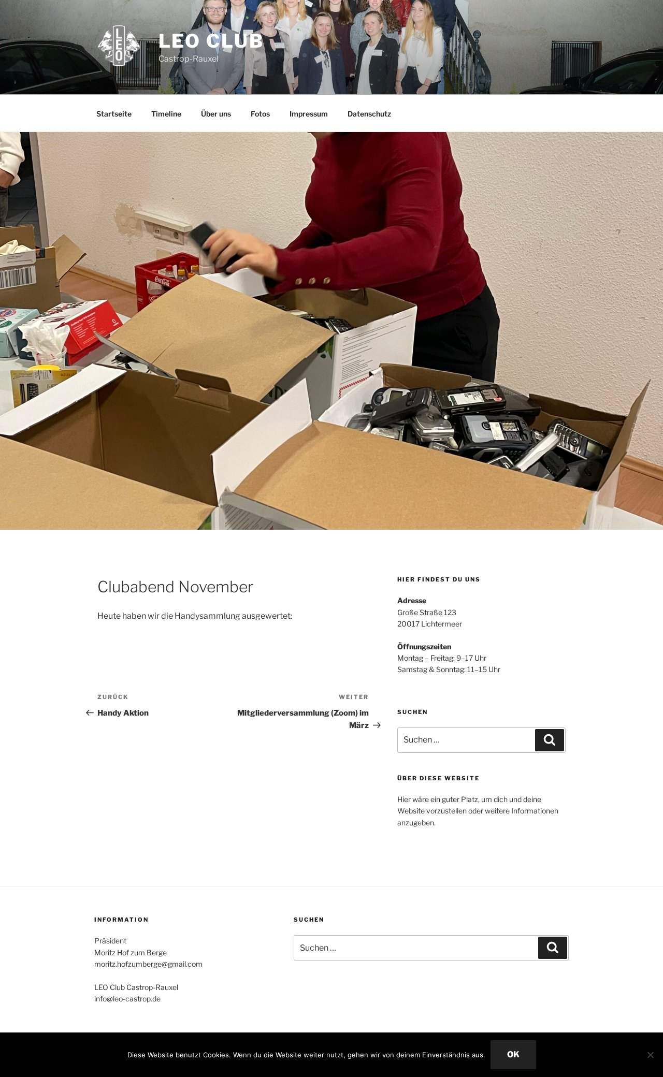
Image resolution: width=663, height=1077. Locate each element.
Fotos (260, 113)
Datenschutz (369, 113)
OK (513, 1054)
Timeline (166, 113)
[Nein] (650, 1055)
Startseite (114, 113)
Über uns (216, 113)
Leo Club (211, 41)
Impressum (309, 113)
